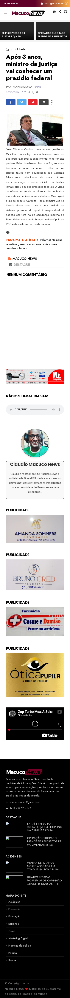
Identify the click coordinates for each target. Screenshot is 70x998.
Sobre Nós (9, 3)
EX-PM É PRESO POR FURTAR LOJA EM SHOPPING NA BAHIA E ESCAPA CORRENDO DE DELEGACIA (44, 829)
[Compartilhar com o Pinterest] (33, 102)
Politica (12, 953)
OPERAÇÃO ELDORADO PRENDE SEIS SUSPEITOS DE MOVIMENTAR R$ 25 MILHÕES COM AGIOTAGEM (45, 843)
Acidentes (14, 902)
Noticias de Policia (19, 946)
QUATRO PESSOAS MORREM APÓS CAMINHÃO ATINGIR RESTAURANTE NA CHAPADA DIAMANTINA (44, 882)
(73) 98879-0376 (20, 808)
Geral (11, 931)
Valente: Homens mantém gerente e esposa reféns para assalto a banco (34, 244)
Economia (14, 909)
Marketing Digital (18, 938)
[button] (10, 3)
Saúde (12, 960)
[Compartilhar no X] (22, 102)
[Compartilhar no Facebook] (10, 102)
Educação (14, 916)
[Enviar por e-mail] (44, 102)
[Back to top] (60, 989)
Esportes (13, 924)
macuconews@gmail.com (24, 802)
